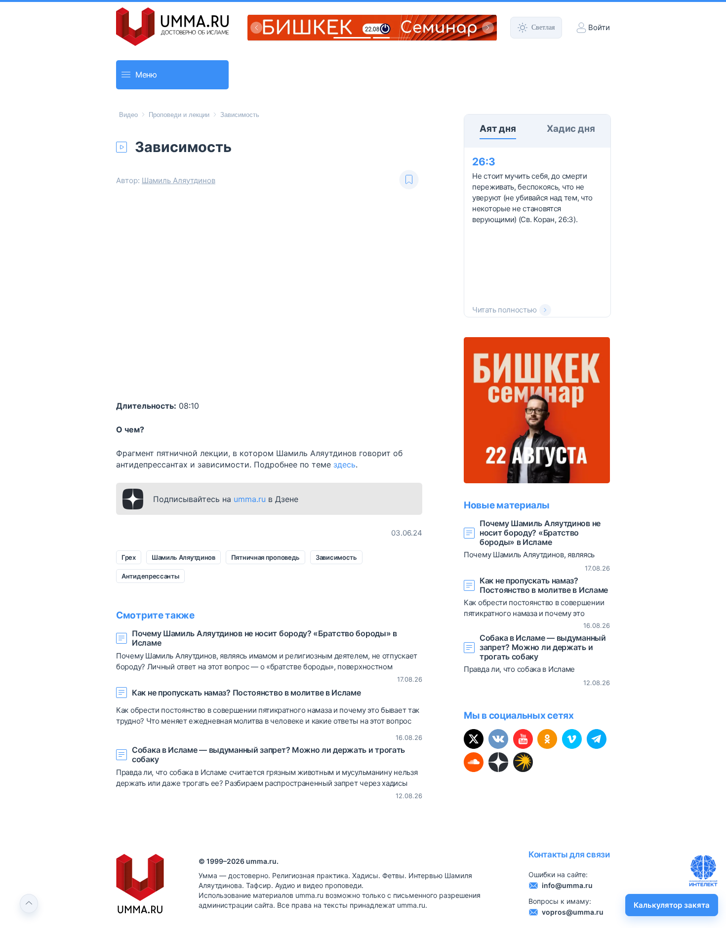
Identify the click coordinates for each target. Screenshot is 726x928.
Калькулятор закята (672, 905)
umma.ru (250, 499)
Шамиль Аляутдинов (178, 180)
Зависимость (239, 114)
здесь (344, 464)
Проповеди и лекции (179, 114)
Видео (128, 114)
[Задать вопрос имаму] (703, 871)
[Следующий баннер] (488, 28)
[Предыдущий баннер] (256, 28)
